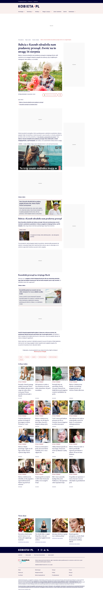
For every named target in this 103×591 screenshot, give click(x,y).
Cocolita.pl (20, 575)
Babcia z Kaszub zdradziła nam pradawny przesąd (31, 102)
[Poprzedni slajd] (19, 525)
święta (20, 357)
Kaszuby (27, 357)
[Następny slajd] (84, 525)
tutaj (29, 589)
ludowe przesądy (42, 357)
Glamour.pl (20, 572)
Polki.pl (53, 572)
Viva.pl (70, 570)
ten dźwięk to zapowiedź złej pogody (47, 137)
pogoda (34, 357)
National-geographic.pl (40, 575)
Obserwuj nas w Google (51, 95)
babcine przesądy (53, 357)
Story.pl (70, 575)
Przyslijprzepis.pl (55, 575)
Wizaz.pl (70, 572)
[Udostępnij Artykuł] (60, 95)
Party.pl (53, 570)
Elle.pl (19, 570)
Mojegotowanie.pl (39, 572)
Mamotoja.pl (37, 570)
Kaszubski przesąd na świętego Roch (28, 104)
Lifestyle (21, 359)
